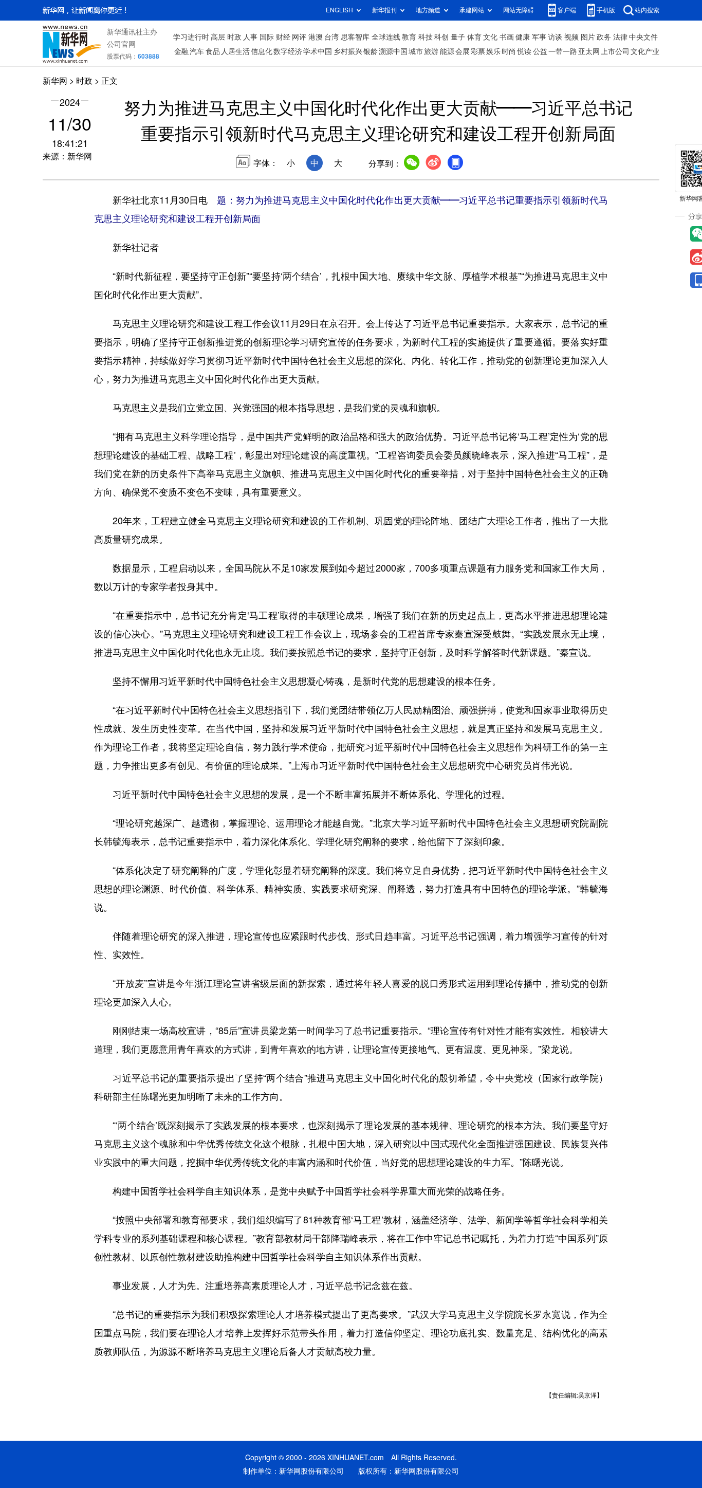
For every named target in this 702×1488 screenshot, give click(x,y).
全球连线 (386, 37)
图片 (588, 37)
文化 (490, 37)
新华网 (55, 81)
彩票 (478, 51)
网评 (299, 37)
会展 (462, 51)
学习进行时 (191, 37)
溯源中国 (393, 51)
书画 (507, 37)
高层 (218, 37)
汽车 (197, 51)
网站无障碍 (518, 10)
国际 (267, 37)
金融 (181, 51)
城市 (416, 51)
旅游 (431, 51)
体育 (474, 37)
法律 (620, 37)
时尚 (509, 51)
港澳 (315, 37)
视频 (571, 37)
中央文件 (643, 37)
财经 (283, 37)
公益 (540, 51)
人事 (250, 37)
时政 (234, 37)
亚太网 (589, 51)
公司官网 (121, 44)
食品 (213, 51)
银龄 (370, 51)
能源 (447, 51)
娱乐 (493, 51)
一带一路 (562, 51)
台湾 (331, 37)
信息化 (261, 51)
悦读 (524, 51)
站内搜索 (647, 10)
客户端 (567, 10)
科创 (441, 37)
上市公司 (615, 51)
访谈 (555, 37)
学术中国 (317, 51)
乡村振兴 (348, 51)
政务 (604, 37)
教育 (409, 37)
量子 (458, 37)
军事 (539, 37)
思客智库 (355, 37)
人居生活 (235, 51)
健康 (522, 37)
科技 (425, 37)
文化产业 (645, 51)
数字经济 (287, 51)
